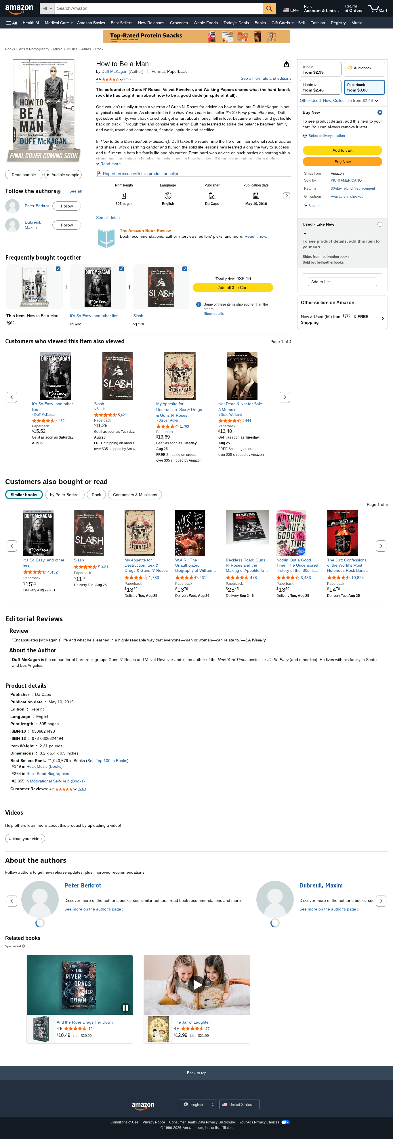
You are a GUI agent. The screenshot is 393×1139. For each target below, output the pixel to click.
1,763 (154, 577)
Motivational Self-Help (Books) (57, 781)
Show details (214, 314)
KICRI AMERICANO (346, 180)
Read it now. (256, 236)
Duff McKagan (114, 71)
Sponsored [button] (13, 946)
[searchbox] (159, 8)
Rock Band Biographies (47, 773)
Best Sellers (121, 22)
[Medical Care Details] (71, 23)
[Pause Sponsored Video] (125, 1008)
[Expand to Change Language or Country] (297, 11)
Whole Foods (206, 22)
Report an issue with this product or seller (140, 173)
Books (260, 22)
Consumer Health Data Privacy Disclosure (202, 1122)
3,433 (306, 577)
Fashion (317, 22)
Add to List (321, 281)
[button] (11, 22)
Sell (301, 22)
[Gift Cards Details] (292, 23)
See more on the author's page (92, 909)
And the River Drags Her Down (85, 1022)
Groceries (179, 22)
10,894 (357, 577)
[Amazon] (19, 8)
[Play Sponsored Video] (196, 985)
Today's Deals (236, 22)
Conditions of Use (124, 1122)
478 (253, 577)
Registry (338, 22)
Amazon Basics (91, 22)
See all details (108, 217)
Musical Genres (78, 49)
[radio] (320, 69)
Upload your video (25, 838)
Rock (99, 49)
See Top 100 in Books (107, 760)
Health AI (31, 22)
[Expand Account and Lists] (338, 11)
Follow (67, 206)
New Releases (151, 22)
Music (357, 22)
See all (75, 191)
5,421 (103, 567)
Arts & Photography (34, 49)
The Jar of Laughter (192, 1022)
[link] (98, 287)
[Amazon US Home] (143, 1107)
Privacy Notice (154, 1122)
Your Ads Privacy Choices (259, 1122)
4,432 (52, 572)
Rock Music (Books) (44, 766)
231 (202, 577)
